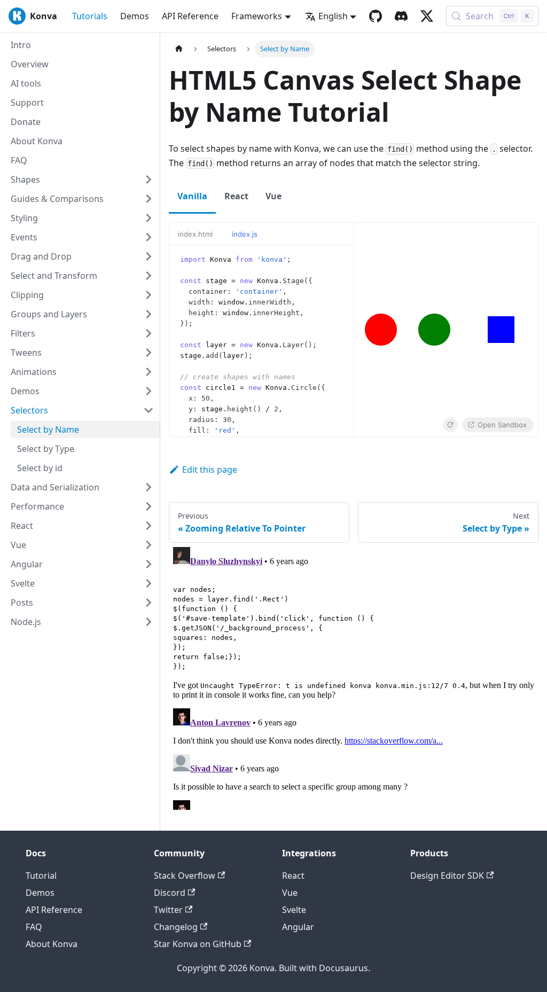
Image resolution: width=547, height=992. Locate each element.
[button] (82, 217)
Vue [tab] (273, 196)
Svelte (294, 910)
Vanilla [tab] (192, 196)
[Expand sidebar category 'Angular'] (148, 564)
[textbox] (261, 341)
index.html (195, 234)
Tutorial (41, 875)
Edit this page (209, 469)
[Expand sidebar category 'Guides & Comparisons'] (148, 198)
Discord (169, 893)
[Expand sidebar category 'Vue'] (148, 544)
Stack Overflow (184, 875)
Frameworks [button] (256, 16)
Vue (290, 893)
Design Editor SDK (447, 875)
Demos (134, 16)
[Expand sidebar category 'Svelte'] (148, 583)
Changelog (176, 927)
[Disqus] (353, 676)
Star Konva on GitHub (197, 944)
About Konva (51, 944)
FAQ (34, 927)
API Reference (190, 16)
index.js (244, 234)
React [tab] (236, 196)
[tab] (201, 234)
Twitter (168, 910)
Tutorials (89, 16)
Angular (298, 927)
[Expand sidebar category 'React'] (148, 525)
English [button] (333, 16)
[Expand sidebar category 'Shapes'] (148, 179)
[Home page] (179, 49)
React (293, 875)
